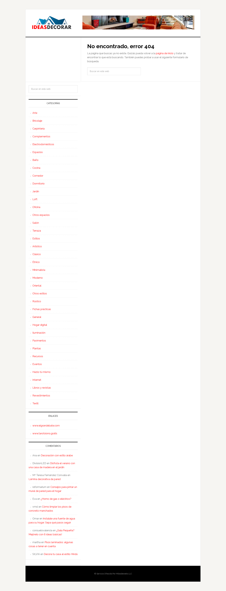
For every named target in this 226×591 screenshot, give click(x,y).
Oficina (36, 207)
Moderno (37, 277)
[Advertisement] (53, 59)
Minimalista (38, 269)
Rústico (36, 301)
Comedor (37, 175)
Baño (35, 160)
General (36, 317)
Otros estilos (39, 293)
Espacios (37, 152)
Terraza (36, 230)
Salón (35, 222)
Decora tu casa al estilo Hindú (61, 554)
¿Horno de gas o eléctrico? (56, 498)
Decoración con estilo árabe (57, 455)
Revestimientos (41, 395)
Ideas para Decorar (52, 22)
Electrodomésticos (43, 144)
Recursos (37, 356)
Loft (34, 199)
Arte (34, 112)
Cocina (36, 167)
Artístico (37, 246)
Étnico (36, 262)
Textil (35, 403)
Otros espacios (41, 215)
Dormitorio (38, 183)
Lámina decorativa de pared (45, 479)
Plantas (36, 348)
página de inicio (164, 53)
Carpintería (38, 128)
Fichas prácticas (41, 309)
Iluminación (38, 332)
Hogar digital (39, 324)
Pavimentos (39, 340)
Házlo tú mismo (41, 372)
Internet (36, 379)
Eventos (37, 364)
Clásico (36, 254)
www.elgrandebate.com (46, 425)
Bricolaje (37, 120)
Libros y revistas (41, 387)
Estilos (36, 238)
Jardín (35, 191)
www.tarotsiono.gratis (44, 433)
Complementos (41, 136)
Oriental (36, 285)
